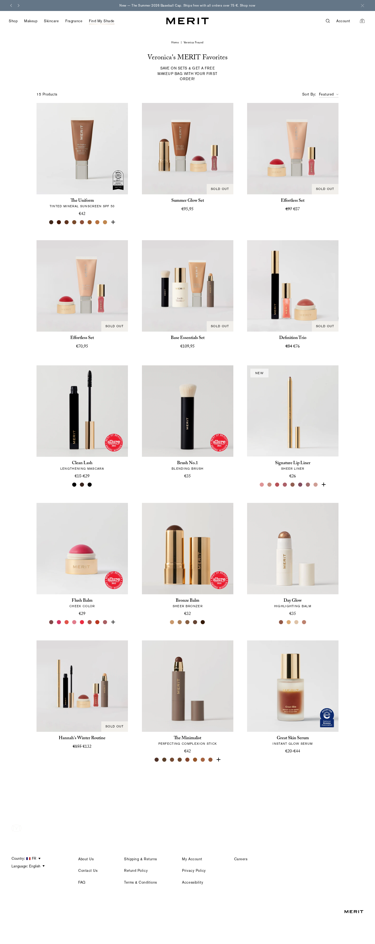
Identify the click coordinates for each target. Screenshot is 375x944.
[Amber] (203, 760)
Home (175, 42)
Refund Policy (136, 871)
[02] (51, 222)
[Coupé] (323, 485)
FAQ (82, 882)
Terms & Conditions (140, 882)
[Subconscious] (285, 485)
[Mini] (90, 485)
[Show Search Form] (331, 21)
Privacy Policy (194, 871)
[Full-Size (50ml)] (289, 760)
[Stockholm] (74, 622)
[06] (74, 222)
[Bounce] (304, 622)
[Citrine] (289, 622)
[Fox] (90, 622)
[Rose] (262, 485)
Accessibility (192, 882)
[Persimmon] (97, 622)
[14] (105, 222)
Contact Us (87, 871)
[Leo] (195, 622)
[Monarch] (203, 622)
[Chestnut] (210, 760)
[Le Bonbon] (59, 622)
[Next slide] (18, 5)
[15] (113, 222)
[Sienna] (218, 760)
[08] (82, 222)
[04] (67, 222)
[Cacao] (172, 760)
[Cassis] (277, 485)
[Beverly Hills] (316, 485)
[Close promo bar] (362, 5)
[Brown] (82, 485)
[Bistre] (157, 760)
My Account (192, 859)
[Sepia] (180, 760)
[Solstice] (281, 622)
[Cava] (297, 622)
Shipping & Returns (140, 859)
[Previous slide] (11, 5)
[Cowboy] (293, 485)
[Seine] (187, 622)
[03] (59, 222)
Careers (241, 859)
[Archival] (105, 622)
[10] (90, 222)
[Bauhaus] (300, 485)
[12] (97, 222)
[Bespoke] (308, 485)
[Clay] (180, 622)
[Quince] (172, 622)
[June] (270, 485)
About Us (86, 859)
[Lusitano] (67, 622)
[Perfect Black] (74, 485)
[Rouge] (82, 622)
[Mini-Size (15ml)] (297, 760)
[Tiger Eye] (195, 760)
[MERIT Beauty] (187, 21)
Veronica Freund (194, 42)
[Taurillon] (187, 760)
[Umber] (164, 760)
